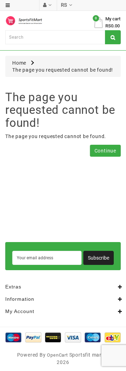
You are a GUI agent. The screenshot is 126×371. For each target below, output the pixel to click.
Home (19, 63)
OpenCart (57, 355)
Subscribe (98, 258)
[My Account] (47, 5)
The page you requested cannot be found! (62, 70)
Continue (105, 151)
